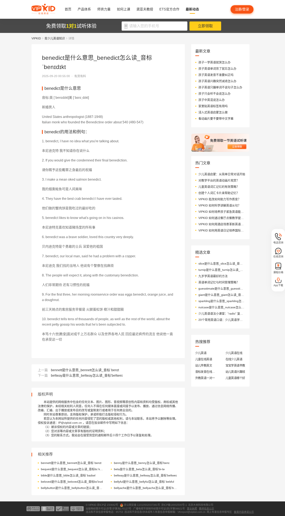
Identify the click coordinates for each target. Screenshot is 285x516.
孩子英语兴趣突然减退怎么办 (217, 81)
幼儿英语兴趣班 (235, 371)
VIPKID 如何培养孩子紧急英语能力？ (221, 211)
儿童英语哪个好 (235, 378)
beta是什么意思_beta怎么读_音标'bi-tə (139, 469)
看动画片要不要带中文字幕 (215, 118)
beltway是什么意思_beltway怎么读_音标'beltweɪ (87, 375)
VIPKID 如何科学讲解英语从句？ (219, 205)
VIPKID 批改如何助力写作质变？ (219, 199)
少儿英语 (201, 353)
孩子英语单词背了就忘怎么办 (217, 68)
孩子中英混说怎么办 (211, 99)
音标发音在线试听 (205, 371)
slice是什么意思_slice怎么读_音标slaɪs (221, 263)
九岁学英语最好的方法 (213, 276)
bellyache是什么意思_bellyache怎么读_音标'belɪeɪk (146, 488)
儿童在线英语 (203, 359)
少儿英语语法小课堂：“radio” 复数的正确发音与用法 (221, 313)
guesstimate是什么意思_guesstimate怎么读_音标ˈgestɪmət (221, 288)
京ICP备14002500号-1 (174, 505)
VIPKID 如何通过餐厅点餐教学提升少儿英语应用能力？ (221, 218)
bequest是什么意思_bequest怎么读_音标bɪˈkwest (73, 469)
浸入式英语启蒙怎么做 (213, 112)
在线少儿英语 (234, 359)
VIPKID (36, 38)
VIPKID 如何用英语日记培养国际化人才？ (221, 230)
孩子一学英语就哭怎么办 (214, 62)
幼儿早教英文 (203, 365)
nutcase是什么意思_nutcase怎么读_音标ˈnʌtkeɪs (221, 307)
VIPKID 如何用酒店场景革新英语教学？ (221, 224)
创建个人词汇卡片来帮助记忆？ (218, 193)
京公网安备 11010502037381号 (142, 505)
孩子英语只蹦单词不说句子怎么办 (220, 87)
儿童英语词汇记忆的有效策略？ (218, 186)
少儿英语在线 (234, 353)
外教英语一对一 (205, 378)
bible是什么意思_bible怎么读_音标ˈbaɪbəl (68, 475)
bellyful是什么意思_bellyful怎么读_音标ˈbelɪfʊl (144, 481)
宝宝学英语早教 (235, 365)
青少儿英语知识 (54, 38)
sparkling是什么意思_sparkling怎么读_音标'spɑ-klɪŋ (221, 301)
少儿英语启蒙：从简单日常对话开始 (221, 174)
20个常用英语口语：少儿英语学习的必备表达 (221, 319)
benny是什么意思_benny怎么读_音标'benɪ (141, 463)
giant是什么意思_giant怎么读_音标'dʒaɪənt (221, 294)
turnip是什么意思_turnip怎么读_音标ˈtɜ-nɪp (221, 269)
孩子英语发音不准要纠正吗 (215, 74)
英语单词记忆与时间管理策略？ (218, 282)
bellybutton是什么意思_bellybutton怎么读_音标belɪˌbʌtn (73, 488)
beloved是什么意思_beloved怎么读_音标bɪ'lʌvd (72, 481)
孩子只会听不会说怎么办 (214, 93)
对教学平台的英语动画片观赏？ (218, 180)
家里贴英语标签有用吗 (213, 106)
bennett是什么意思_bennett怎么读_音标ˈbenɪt (85, 370)
